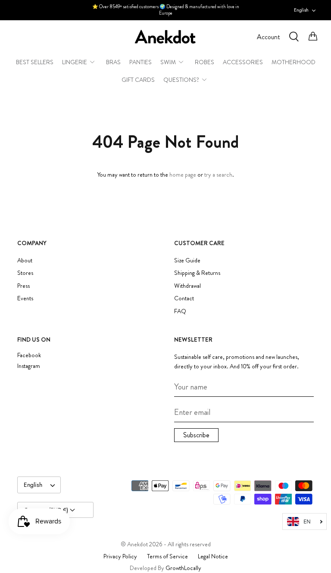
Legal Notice (213, 556)
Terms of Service (167, 556)
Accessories (243, 62)
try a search (218, 174)
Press (23, 285)
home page (182, 174)
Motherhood (293, 62)
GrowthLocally (183, 568)
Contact (184, 298)
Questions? (181, 79)
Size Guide (187, 260)
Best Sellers (34, 62)
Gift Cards (138, 79)
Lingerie (74, 62)
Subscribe (196, 435)
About (24, 260)
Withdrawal (187, 285)
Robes (204, 62)
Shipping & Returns (197, 272)
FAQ (180, 311)
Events (25, 298)
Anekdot (137, 544)
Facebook (29, 355)
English (301, 9)
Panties (140, 62)
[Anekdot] (165, 37)
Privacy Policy (120, 556)
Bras (113, 62)
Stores (25, 272)
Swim (168, 62)
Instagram (28, 366)
